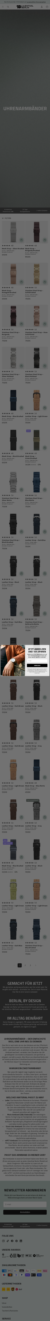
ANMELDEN (37, 665)
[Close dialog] (48, 646)
